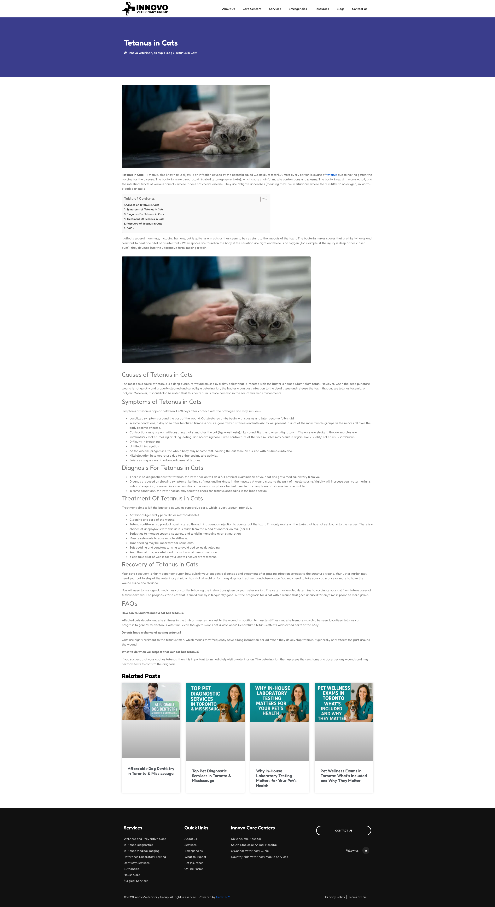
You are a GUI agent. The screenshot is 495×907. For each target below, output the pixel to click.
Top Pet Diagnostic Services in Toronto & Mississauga (211, 775)
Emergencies (298, 9)
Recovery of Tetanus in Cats (144, 223)
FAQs (130, 228)
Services (275, 9)
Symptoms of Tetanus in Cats (145, 209)
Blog (169, 53)
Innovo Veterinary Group (146, 53)
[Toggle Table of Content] (262, 199)
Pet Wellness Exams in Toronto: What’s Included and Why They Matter (344, 775)
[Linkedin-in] (365, 850)
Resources (322, 9)
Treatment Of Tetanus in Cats (145, 218)
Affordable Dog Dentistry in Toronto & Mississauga (151, 771)
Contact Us (359, 9)
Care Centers (252, 9)
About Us (228, 9)
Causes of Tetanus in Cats (142, 204)
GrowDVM (223, 897)
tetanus (331, 175)
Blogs (340, 9)
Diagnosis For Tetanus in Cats (145, 214)
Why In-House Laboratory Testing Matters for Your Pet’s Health (276, 778)
